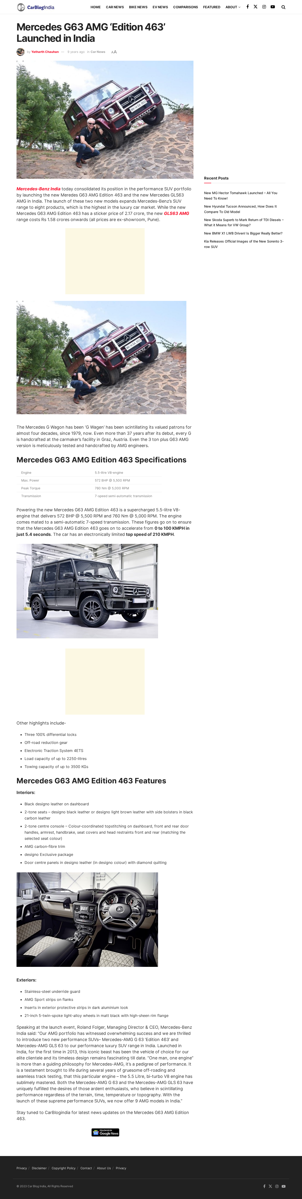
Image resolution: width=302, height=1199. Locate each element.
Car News (115, 7)
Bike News (138, 7)
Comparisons (185, 7)
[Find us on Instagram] (264, 7)
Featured (211, 7)
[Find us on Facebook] (247, 7)
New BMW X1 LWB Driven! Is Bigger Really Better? (243, 233)
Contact (86, 1168)
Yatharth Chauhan (45, 52)
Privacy (22, 1168)
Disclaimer (39, 1168)
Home (96, 7)
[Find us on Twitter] (255, 7)
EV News (160, 7)
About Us (104, 1168)
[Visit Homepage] (35, 7)
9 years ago (76, 52)
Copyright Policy (64, 1168)
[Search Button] (283, 7)
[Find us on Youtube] (273, 7)
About (231, 7)
